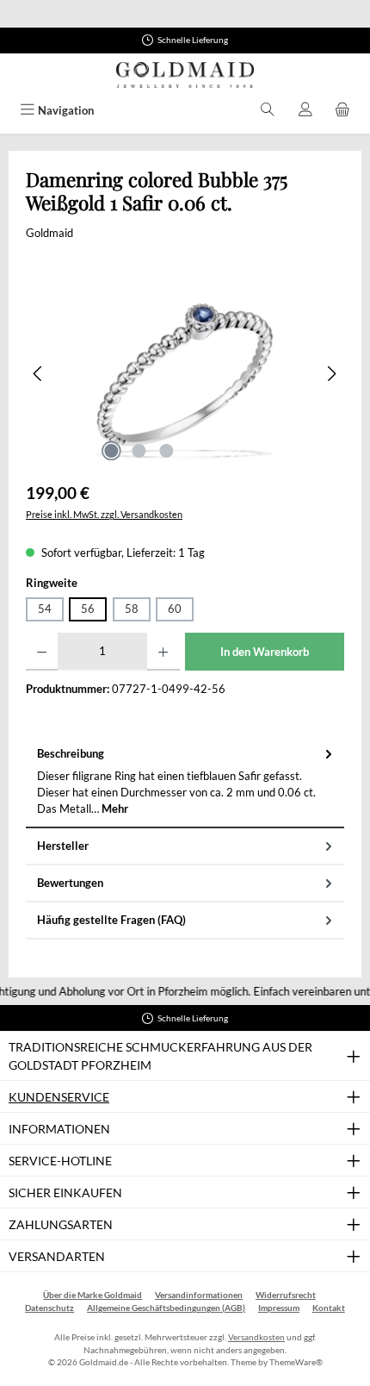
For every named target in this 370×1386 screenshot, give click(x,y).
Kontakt (328, 1308)
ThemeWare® (296, 1362)
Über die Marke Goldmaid (92, 1295)
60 (175, 608)
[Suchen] (268, 111)
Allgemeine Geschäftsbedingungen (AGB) (166, 1308)
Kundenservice (59, 1096)
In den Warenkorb (264, 652)
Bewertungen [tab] (70, 883)
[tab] (185, 782)
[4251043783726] (184, 374)
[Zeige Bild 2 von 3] (138, 451)
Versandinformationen (199, 1295)
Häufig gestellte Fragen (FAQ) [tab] (111, 920)
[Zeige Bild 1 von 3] (111, 451)
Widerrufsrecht (286, 1295)
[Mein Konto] (305, 111)
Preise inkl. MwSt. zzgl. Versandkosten (104, 514)
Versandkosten (256, 1337)
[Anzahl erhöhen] (163, 652)
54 (45, 608)
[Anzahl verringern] (42, 652)
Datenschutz (49, 1308)
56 (88, 608)
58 (132, 608)
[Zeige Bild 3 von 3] (166, 451)
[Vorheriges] (39, 374)
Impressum (278, 1308)
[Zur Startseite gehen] (185, 75)
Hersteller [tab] (63, 845)
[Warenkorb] (342, 111)
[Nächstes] (331, 374)
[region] (185, 374)
